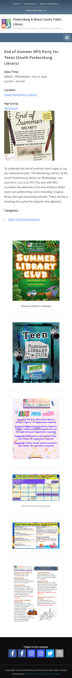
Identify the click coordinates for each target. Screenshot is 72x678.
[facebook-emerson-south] (13, 653)
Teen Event (11, 108)
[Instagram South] (41, 653)
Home (16, 3)
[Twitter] (50, 653)
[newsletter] (59, 653)
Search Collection (49, 3)
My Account (30, 3)
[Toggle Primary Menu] (66, 37)
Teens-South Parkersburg (24, 219)
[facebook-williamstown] (22, 653)
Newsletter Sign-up (36, 10)
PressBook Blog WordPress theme (42, 674)
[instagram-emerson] (31, 653)
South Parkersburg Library (20, 94)
